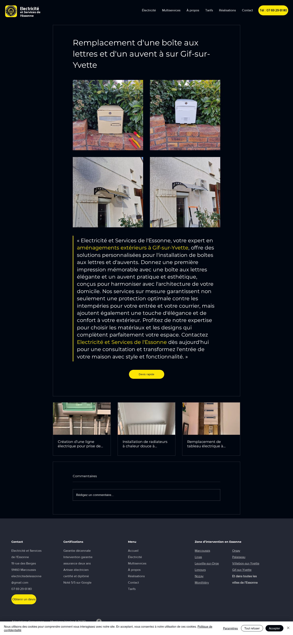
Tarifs (132, 589)
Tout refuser (252, 628)
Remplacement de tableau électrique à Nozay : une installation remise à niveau (208, 444)
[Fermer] (288, 628)
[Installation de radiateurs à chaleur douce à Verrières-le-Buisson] (146, 418)
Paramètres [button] (230, 628)
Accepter (274, 628)
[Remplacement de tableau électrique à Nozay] (211, 418)
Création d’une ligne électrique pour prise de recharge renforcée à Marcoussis (79, 444)
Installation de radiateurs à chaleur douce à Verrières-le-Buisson (145, 444)
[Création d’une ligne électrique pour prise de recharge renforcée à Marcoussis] (82, 418)
